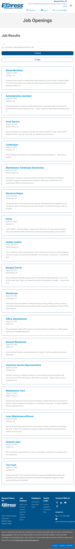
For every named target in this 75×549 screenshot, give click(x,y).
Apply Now (23, 512)
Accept (55, 545)
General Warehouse (16, 342)
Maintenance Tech (15, 390)
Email (45, 10)
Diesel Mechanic (14, 70)
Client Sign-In (35, 502)
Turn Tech (11, 465)
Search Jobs (23, 504)
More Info (69, 545)
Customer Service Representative (23, 365)
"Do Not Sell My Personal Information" (26, 540)
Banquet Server (14, 267)
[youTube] (65, 503)
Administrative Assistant (18, 96)
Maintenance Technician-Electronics (25, 167)
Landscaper (12, 144)
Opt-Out (62, 545)
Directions (32, 10)
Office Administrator (16, 319)
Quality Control (13, 242)
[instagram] (57, 506)
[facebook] (57, 503)
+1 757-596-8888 (61, 10)
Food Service (13, 121)
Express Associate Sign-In (22, 517)
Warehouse (12, 293)
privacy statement (7, 535)
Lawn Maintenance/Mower (20, 416)
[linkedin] (61, 503)
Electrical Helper (14, 193)
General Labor (13, 442)
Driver (9, 219)
